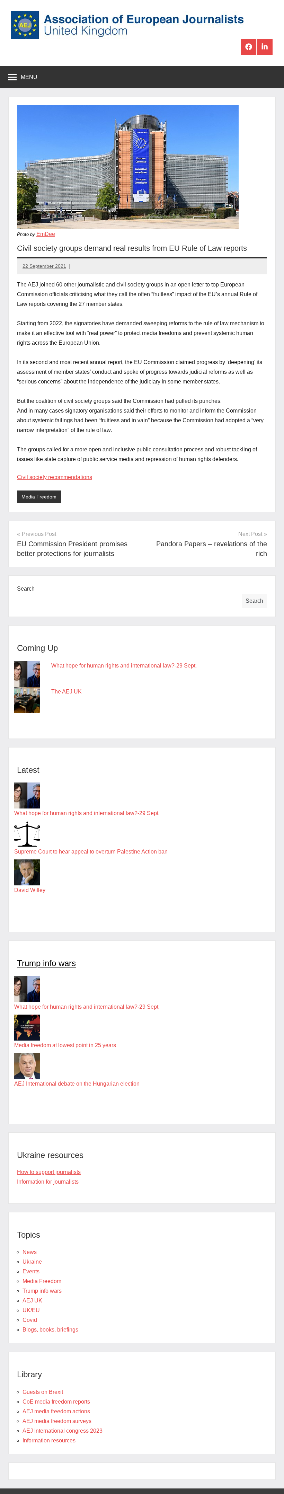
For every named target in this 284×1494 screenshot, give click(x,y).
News (30, 1252)
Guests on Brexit (43, 1392)
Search (26, 589)
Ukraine (32, 1262)
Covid (30, 1320)
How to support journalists (49, 1172)
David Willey (29, 890)
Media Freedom (38, 497)
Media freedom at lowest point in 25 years (65, 1045)
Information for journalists (48, 1182)
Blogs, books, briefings (50, 1330)
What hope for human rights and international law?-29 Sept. (124, 666)
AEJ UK (32, 1300)
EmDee (45, 234)
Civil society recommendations (54, 477)
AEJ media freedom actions (56, 1411)
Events (31, 1271)
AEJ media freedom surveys (57, 1421)
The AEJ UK (66, 692)
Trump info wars (46, 963)
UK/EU (31, 1310)
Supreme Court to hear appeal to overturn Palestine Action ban (91, 852)
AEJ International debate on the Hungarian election (77, 1084)
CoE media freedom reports (56, 1402)
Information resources (49, 1440)
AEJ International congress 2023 (63, 1431)
